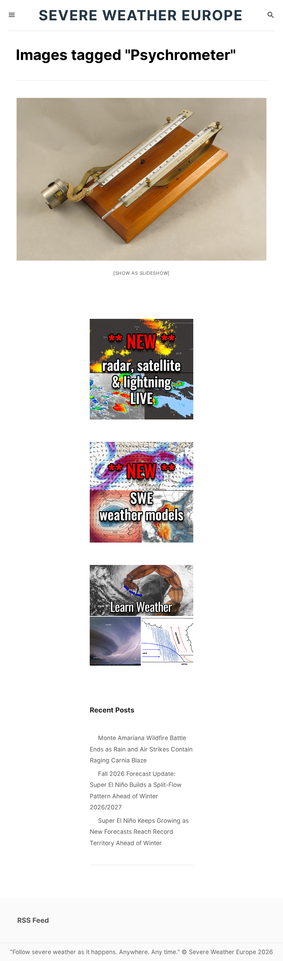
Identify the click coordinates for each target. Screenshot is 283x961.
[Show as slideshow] (141, 273)
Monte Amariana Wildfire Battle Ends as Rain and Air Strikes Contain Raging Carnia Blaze (141, 749)
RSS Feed (33, 920)
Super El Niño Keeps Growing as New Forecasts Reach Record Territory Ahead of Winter (139, 832)
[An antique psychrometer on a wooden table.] (141, 179)
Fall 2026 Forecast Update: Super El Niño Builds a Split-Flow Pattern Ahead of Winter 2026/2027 (136, 790)
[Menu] (11, 15)
